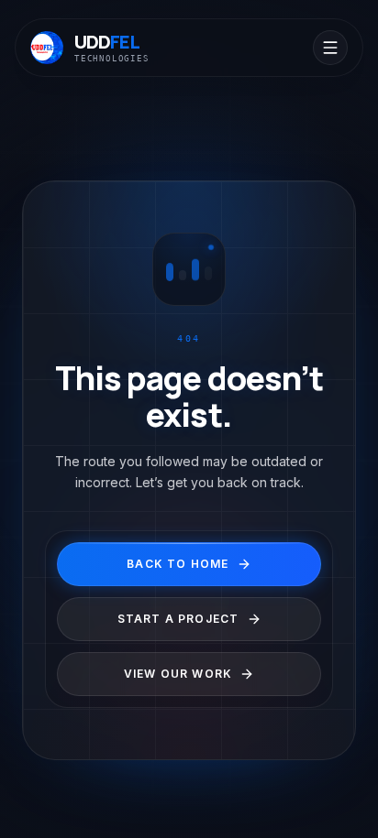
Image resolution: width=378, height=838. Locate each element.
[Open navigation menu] (330, 47)
